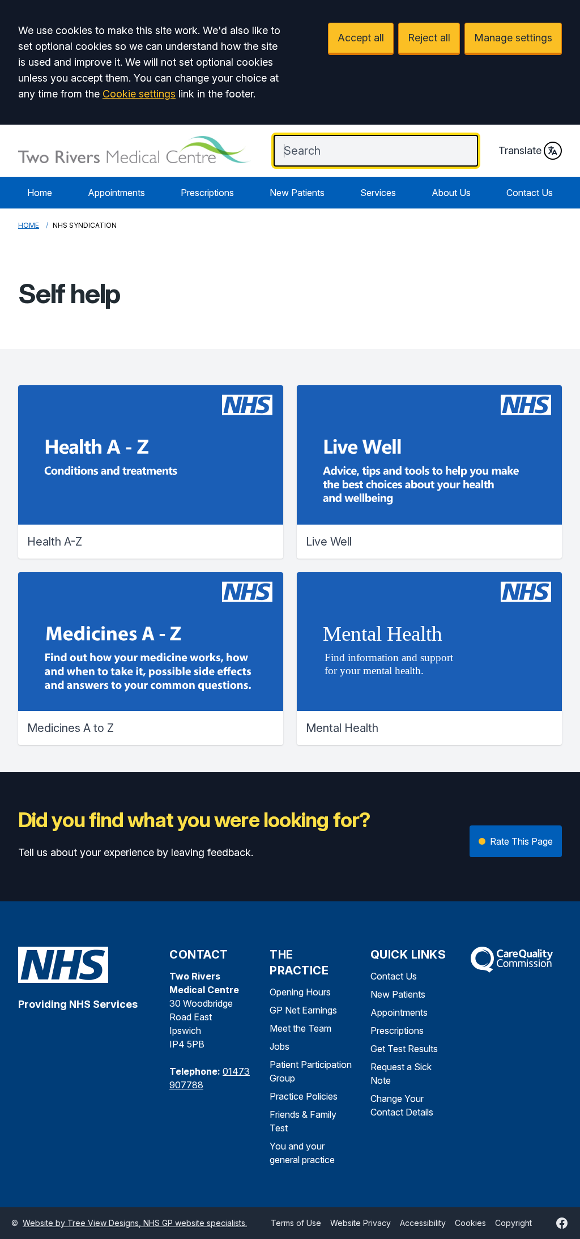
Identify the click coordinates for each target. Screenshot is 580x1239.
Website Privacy (360, 1223)
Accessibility (423, 1223)
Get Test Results (404, 1048)
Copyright (513, 1223)
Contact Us (529, 192)
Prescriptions (207, 192)
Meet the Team (300, 1028)
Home (39, 192)
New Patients (297, 192)
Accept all (361, 38)
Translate (519, 150)
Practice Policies (304, 1096)
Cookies (470, 1223)
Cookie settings (139, 94)
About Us (451, 192)
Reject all (429, 38)
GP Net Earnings (303, 1010)
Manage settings (513, 38)
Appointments (116, 192)
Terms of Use (296, 1223)
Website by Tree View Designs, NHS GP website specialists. (135, 1223)
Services (378, 192)
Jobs (279, 1046)
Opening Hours (300, 992)
